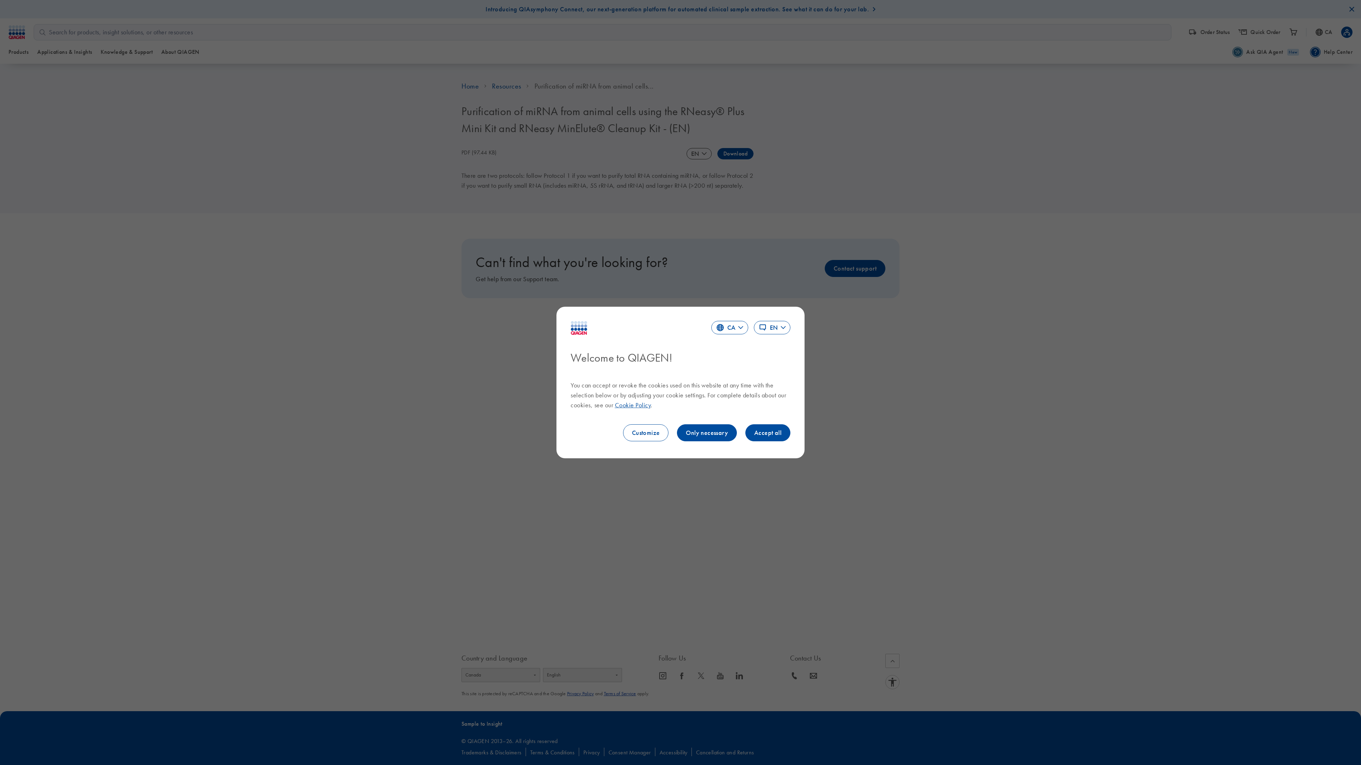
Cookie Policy (633, 405)
